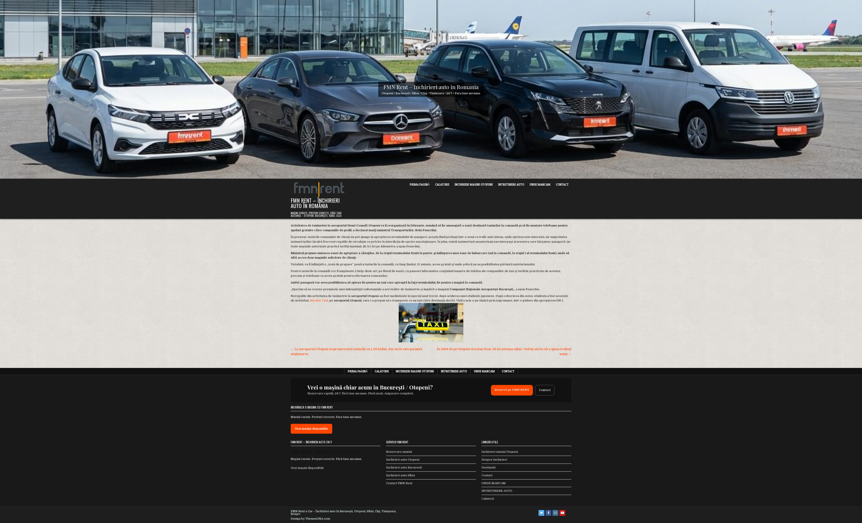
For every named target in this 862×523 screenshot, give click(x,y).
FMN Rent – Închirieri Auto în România (315, 203)
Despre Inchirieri (494, 459)
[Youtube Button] (562, 513)
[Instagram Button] (555, 513)
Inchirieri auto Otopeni (402, 459)
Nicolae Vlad (319, 300)
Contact (562, 184)
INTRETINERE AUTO (511, 184)
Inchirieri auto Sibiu (400, 475)
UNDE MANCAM (540, 184)
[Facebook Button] (548, 513)
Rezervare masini (399, 451)
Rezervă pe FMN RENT (512, 389)
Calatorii (442, 184)
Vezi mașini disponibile (307, 468)
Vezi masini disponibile (311, 428)
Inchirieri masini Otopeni (474, 184)
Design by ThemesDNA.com (310, 518)
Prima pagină (420, 184)
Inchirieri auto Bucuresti (404, 467)
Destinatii (488, 467)
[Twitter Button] (541, 513)
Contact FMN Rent (399, 483)
